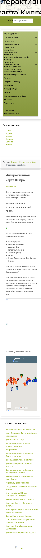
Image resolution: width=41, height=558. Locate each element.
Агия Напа (9, 142)
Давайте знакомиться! (11, 114)
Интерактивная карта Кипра (13, 72)
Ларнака (9, 136)
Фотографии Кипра (10, 89)
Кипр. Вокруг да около (11, 34)
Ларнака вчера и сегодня (12, 69)
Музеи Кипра (8, 59)
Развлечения (8, 85)
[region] (20, 8)
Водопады (9, 139)
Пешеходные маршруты (11, 64)
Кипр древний (8, 55)
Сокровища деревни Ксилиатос (17, 483)
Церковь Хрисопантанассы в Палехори (20, 460)
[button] (36, 37)
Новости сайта (9, 110)
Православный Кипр (10, 52)
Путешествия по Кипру (11, 44)
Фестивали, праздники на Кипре (15, 96)
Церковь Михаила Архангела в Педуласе (21, 532)
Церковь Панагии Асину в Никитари (19, 516)
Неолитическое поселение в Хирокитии (20, 429)
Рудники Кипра (9, 62)
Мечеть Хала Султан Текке (12, 67)
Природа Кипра (9, 50)
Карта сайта (8, 99)
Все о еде (7, 78)
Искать (10, 21)
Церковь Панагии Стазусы (15, 440)
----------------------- (9, 107)
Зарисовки (7, 92)
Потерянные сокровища (12, 82)
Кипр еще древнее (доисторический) (16, 57)
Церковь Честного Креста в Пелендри (20, 499)
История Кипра (9, 41)
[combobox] (23, 21)
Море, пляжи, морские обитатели (15, 75)
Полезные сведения (11, 37)
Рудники (9, 133)
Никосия (9, 144)
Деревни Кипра (9, 47)
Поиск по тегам (9, 103)
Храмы (8, 131)
